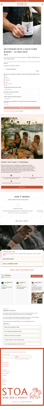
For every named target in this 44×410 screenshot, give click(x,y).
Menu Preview (5, 362)
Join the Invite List (6, 371)
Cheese (7, 77)
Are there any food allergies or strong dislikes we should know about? (20, 102)
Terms (19, 401)
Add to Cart (22, 187)
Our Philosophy (5, 364)
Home (3, 379)
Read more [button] (34, 291)
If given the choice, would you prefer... (12, 87)
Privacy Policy (14, 401)
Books (7, 85)
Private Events (5, 373)
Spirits (7, 82)
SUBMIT (17, 356)
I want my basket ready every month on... (13, 96)
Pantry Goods (8, 80)
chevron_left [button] (4, 46)
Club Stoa (4, 380)
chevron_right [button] (39, 46)
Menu (3, 382)
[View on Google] (2, 283)
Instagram (4, 370)
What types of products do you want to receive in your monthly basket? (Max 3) (22, 74)
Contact (4, 384)
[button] (22, 253)
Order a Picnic (5, 366)
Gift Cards (4, 375)
